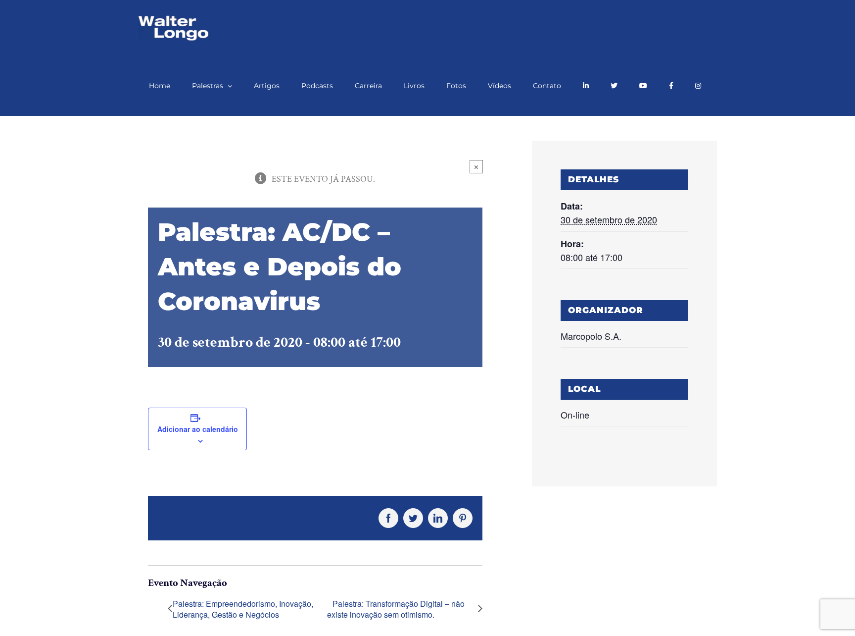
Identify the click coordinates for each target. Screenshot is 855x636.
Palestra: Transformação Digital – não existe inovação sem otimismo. (396, 609)
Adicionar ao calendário (197, 429)
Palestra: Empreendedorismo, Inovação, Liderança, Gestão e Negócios (243, 609)
